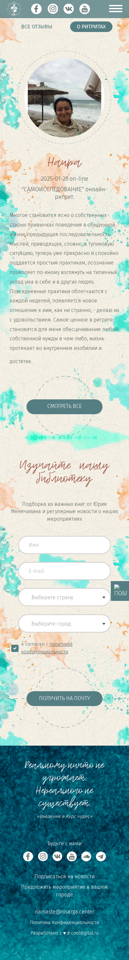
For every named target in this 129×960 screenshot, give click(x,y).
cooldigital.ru (85, 933)
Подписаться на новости (64, 876)
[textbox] (64, 597)
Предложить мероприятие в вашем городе (64, 890)
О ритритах (91, 26)
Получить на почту (64, 698)
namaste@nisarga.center (64, 912)
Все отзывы (36, 26)
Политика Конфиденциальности (64, 922)
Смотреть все (64, 406)
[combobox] (64, 597)
